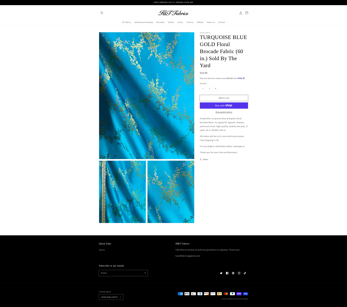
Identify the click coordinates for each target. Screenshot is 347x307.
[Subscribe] (145, 273)
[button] (102, 13)
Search (102, 250)
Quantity (203, 83)
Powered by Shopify (241, 299)
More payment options (224, 112)
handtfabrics (230, 299)
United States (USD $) (109, 297)
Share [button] (205, 159)
